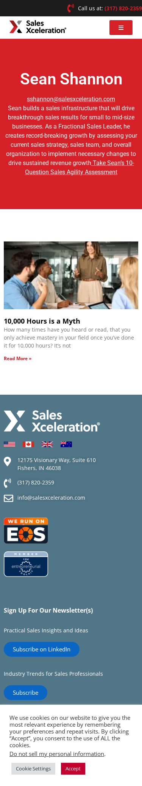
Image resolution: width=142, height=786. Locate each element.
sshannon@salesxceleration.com (71, 99)
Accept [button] (73, 768)
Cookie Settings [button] (33, 768)
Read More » (17, 358)
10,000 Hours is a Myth (42, 321)
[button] (121, 27)
